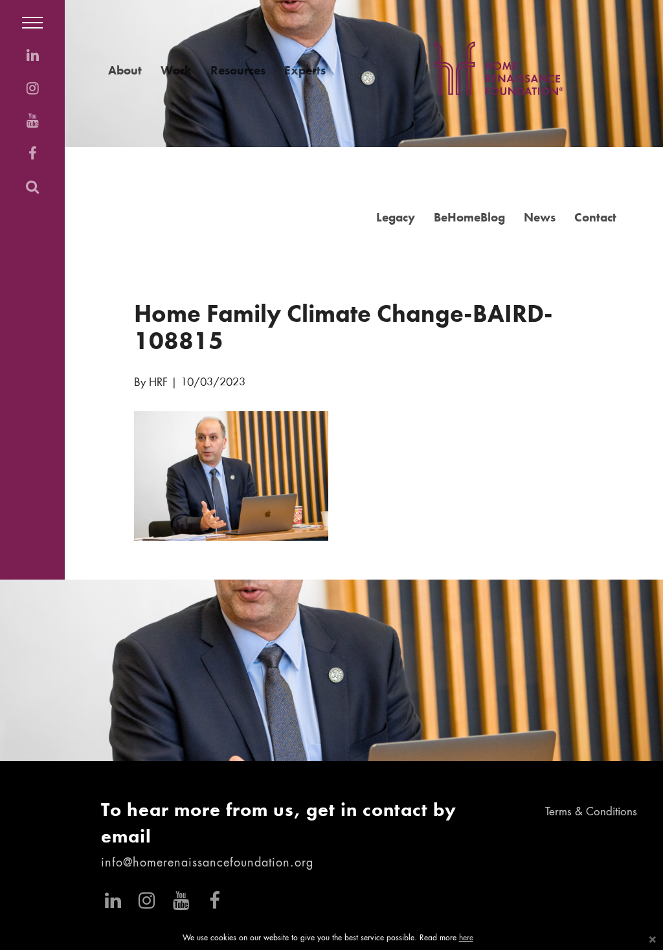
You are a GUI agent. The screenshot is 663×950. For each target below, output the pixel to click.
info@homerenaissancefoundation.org (207, 863)
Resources (237, 70)
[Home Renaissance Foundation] (498, 68)
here (466, 938)
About (125, 70)
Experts (305, 70)
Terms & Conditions (591, 812)
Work (176, 70)
